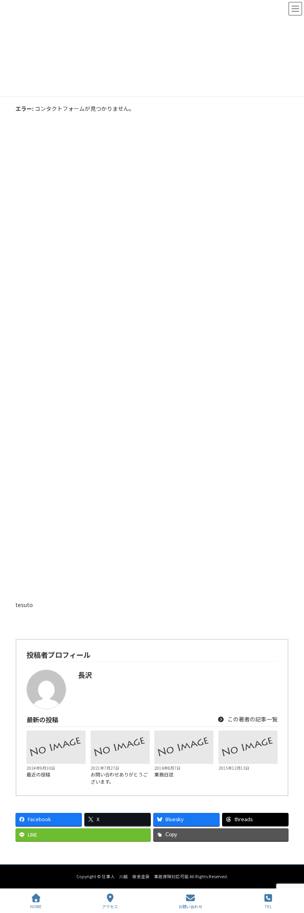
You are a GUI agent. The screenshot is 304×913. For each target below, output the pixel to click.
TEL (268, 906)
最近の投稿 (38, 774)
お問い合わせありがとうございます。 (119, 778)
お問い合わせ (190, 906)
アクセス (110, 906)
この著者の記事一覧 (251, 719)
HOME (36, 906)
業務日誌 (163, 774)
